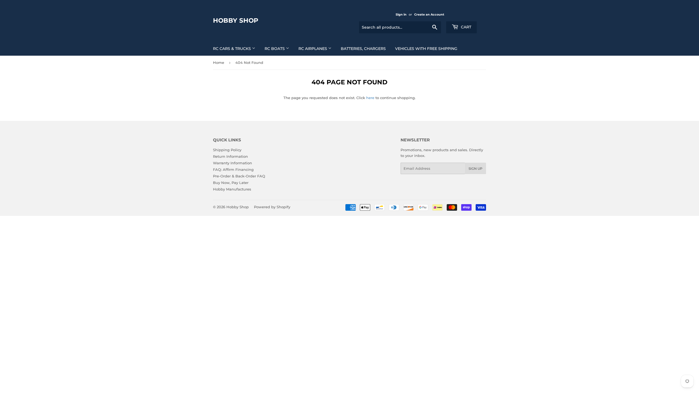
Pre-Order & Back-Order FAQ (239, 176)
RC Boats (275, 48)
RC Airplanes (313, 48)
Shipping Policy (227, 150)
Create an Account (429, 14)
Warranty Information (232, 163)
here (370, 98)
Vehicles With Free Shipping (426, 48)
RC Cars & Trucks (232, 48)
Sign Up (475, 168)
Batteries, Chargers (363, 48)
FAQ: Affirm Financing (233, 169)
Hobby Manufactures (232, 189)
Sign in (401, 14)
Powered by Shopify (272, 207)
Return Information (230, 156)
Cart (465, 27)
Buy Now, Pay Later (230, 182)
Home (218, 62)
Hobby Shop (235, 20)
